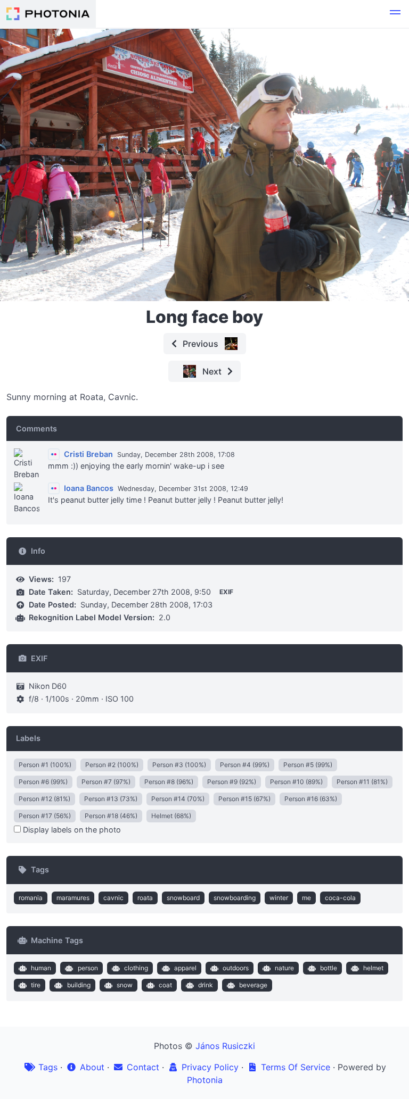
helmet (373, 968)
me (306, 898)
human (41, 968)
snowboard (183, 898)
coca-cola (340, 898)
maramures (72, 898)
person (88, 968)
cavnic (113, 898)
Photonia (205, 1080)
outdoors (236, 968)
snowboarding (235, 898)
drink (205, 985)
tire (35, 985)
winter (278, 898)
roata (145, 898)
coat (165, 985)
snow (125, 985)
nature (284, 968)
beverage (253, 985)
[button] (395, 13)
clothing (136, 968)
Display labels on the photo (71, 829)
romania (31, 898)
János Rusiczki (225, 1045)
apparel (185, 968)
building (79, 985)
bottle (328, 968)
